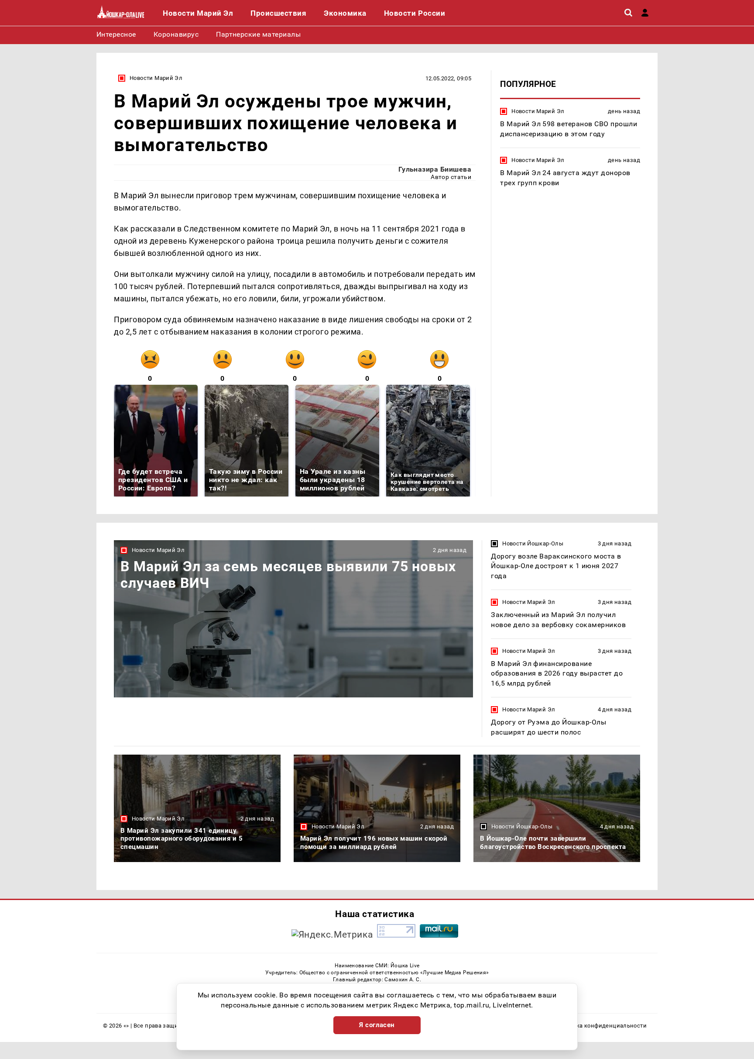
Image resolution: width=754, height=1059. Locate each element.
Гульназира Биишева (435, 169)
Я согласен (377, 1025)
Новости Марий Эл (156, 78)
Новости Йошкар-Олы (532, 543)
